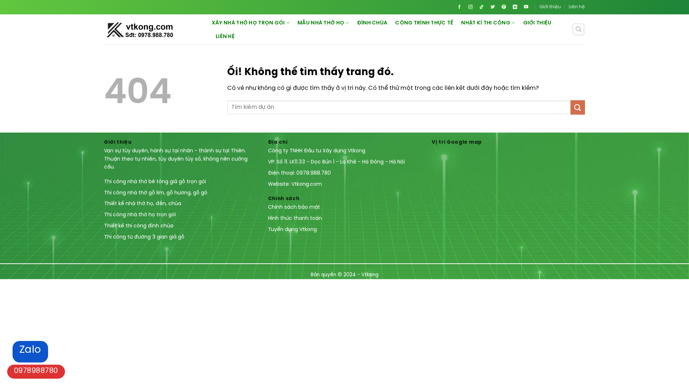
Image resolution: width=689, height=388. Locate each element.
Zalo (30, 350)
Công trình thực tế (424, 23)
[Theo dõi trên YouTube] (525, 7)
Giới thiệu (550, 7)
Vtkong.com (306, 184)
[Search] (578, 29)
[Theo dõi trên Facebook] (459, 7)
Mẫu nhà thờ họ (320, 23)
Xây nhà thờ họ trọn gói (248, 23)
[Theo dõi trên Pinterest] (504, 7)
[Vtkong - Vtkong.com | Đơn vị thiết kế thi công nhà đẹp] (158, 29)
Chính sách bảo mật (294, 207)
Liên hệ (577, 7)
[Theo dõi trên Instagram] (470, 7)
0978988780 (36, 371)
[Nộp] (578, 107)
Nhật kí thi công (485, 23)
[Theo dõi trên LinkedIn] (514, 7)
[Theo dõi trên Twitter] (492, 7)
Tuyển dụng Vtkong (292, 229)
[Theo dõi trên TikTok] (481, 7)
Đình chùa (372, 23)
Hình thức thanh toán (295, 218)
